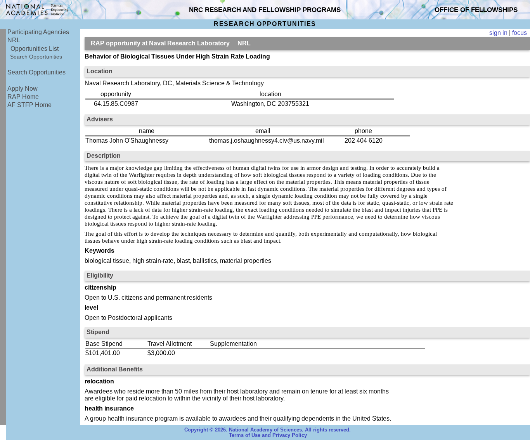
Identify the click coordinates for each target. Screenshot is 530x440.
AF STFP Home (29, 105)
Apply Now (22, 88)
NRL (13, 40)
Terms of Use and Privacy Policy (268, 435)
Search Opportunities (36, 56)
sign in (498, 32)
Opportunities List (34, 48)
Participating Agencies (38, 32)
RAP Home (23, 96)
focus (519, 32)
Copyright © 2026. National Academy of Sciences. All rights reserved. (267, 430)
